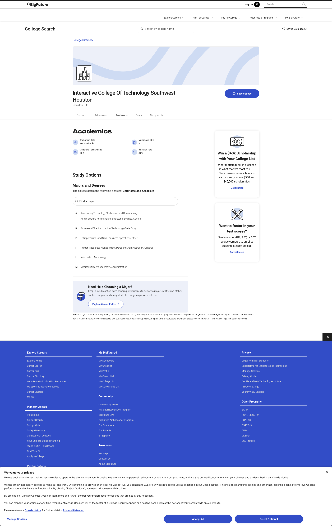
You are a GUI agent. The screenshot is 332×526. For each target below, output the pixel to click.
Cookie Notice (33, 510)
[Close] (327, 472)
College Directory (83, 40)
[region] (130, 243)
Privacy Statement (73, 510)
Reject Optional (269, 519)
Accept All (198, 519)
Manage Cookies (17, 519)
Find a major (87, 201)
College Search (40, 29)
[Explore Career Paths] (130, 297)
